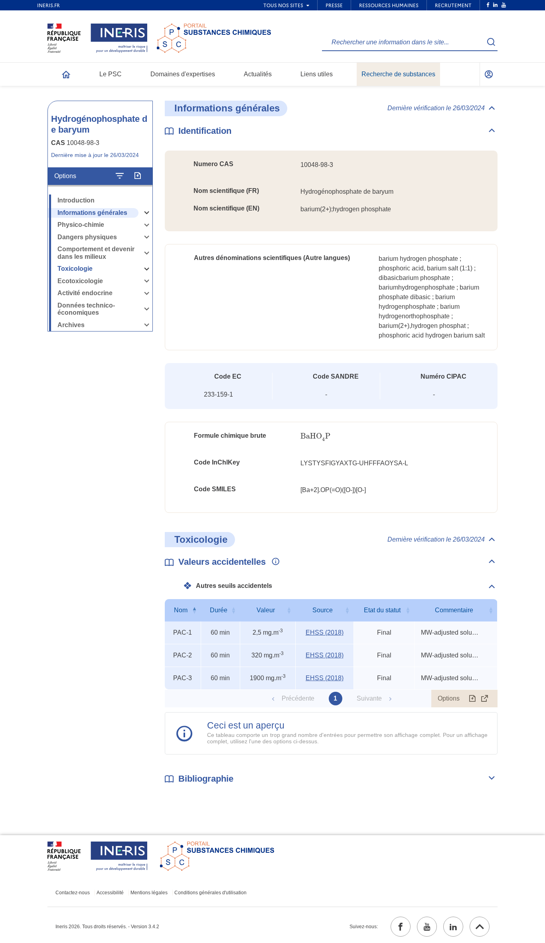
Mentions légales (149, 892)
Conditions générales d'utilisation (210, 892)
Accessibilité (110, 892)
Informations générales (92, 212)
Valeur (266, 610)
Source (322, 610)
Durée (218, 610)
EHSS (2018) (325, 632)
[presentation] (315, 436)
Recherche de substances (398, 74)
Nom (181, 610)
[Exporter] (137, 176)
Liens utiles (316, 74)
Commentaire (454, 610)
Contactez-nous (72, 892)
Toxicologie (75, 268)
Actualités (258, 74)
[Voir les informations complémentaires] (274, 562)
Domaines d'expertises (182, 74)
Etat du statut (382, 610)
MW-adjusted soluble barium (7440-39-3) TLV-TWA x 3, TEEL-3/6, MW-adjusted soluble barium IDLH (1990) (451, 632)
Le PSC (110, 74)
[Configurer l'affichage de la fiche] (120, 176)
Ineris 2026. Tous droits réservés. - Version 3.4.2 (107, 926)
